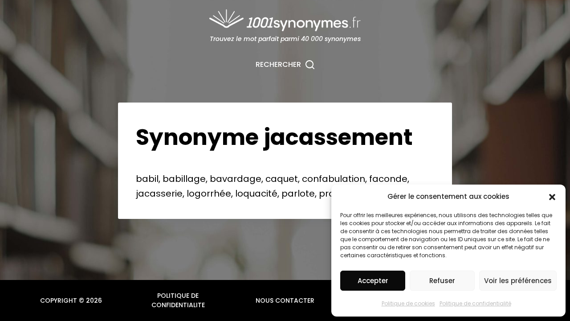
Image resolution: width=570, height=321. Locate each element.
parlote (298, 193)
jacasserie (159, 193)
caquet (281, 179)
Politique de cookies (408, 303)
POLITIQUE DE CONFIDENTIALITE (178, 300)
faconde (388, 179)
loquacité (256, 193)
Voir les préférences (518, 280)
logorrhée (209, 193)
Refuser (442, 280)
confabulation (333, 179)
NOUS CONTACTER (285, 300)
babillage (184, 179)
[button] (552, 197)
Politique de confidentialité (475, 303)
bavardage (235, 179)
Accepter (373, 280)
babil (147, 179)
